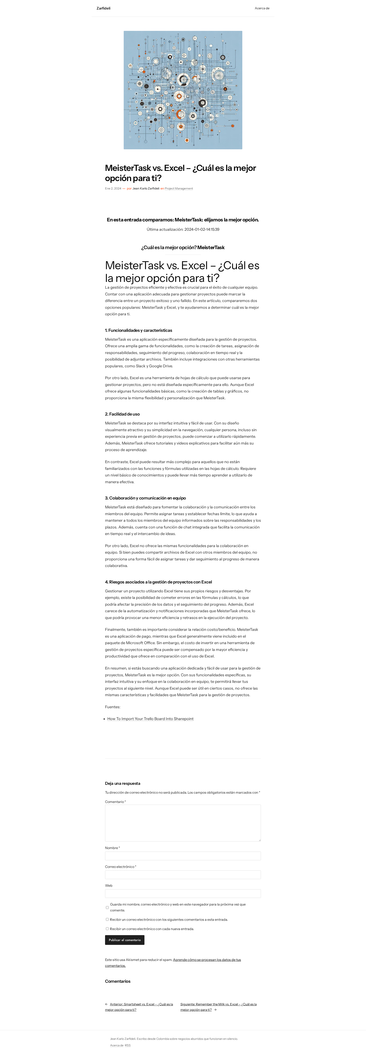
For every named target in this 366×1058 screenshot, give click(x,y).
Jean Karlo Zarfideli (146, 188)
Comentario (115, 802)
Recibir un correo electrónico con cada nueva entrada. (152, 929)
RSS (128, 1045)
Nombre (112, 848)
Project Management (179, 188)
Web (108, 885)
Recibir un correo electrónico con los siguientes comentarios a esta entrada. (169, 919)
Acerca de (116, 1045)
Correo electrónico (120, 867)
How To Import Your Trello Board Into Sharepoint (150, 718)
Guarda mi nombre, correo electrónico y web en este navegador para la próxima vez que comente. (178, 907)
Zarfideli (103, 8)
